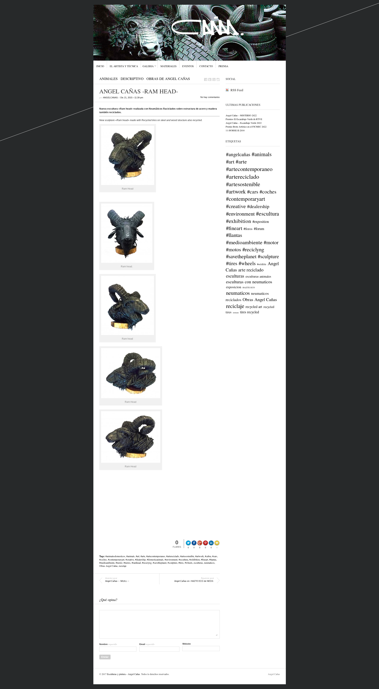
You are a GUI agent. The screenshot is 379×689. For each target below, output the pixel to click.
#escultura (183, 559)
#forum (259, 228)
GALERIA (148, 66)
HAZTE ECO (249, 287)
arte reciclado (251, 270)
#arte (143, 556)
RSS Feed (237, 90)
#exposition (260, 221)
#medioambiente (106, 562)
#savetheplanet (159, 562)
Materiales (168, 66)
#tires (181, 562)
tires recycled (249, 312)
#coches (103, 559)
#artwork (199, 556)
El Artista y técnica (124, 66)
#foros (248, 228)
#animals (130, 556)
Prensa (223, 66)
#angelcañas (238, 154)
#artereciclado (172, 556)
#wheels (188, 562)
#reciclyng (147, 562)
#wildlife (261, 264)
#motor (119, 562)
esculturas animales (258, 276)
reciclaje (122, 565)
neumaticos (209, 562)
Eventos (188, 66)
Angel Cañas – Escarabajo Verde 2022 (244, 122)
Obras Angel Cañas (108, 565)
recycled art (254, 306)
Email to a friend (217, 542)
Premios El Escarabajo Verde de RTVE (244, 119)
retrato (236, 312)
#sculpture (172, 562)
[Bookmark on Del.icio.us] (214, 79)
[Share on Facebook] (205, 79)
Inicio (100, 66)
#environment (171, 559)
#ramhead (136, 562)
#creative (130, 559)
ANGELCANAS (110, 97)
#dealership (140, 559)
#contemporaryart (116, 559)
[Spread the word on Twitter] (209, 79)
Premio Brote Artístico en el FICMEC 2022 (246, 126)
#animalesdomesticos (115, 556)
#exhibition (194, 559)
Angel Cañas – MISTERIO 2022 (241, 115)
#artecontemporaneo (155, 556)
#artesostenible (187, 556)
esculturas (198, 562)
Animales (108, 78)
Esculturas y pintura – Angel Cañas (123, 674)
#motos (127, 562)
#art (137, 556)
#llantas (212, 559)
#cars (214, 556)
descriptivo (132, 78)
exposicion (233, 286)
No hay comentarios (210, 97)
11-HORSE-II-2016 (235, 130)
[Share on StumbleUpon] (218, 79)
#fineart (204, 559)
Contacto (206, 66)
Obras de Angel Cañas (168, 78)
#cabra (208, 556)
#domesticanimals (155, 559)
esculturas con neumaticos (249, 281)
